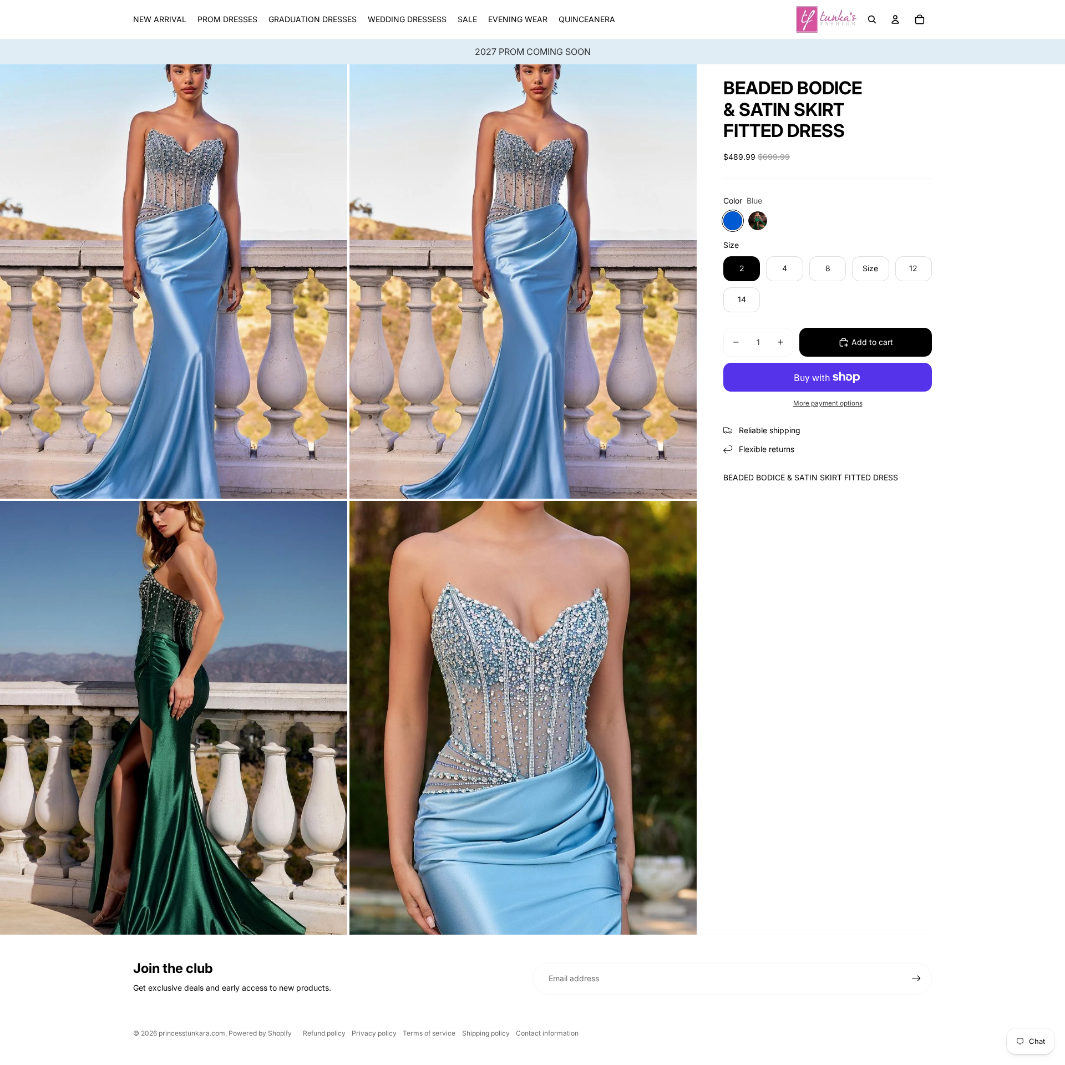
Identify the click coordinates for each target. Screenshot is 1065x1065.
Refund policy (324, 1033)
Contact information (547, 1033)
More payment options (828, 403)
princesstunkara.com (192, 1033)
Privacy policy (374, 1033)
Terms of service (429, 1033)
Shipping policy (486, 1033)
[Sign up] (916, 978)
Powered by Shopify (260, 1033)
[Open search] (872, 19)
